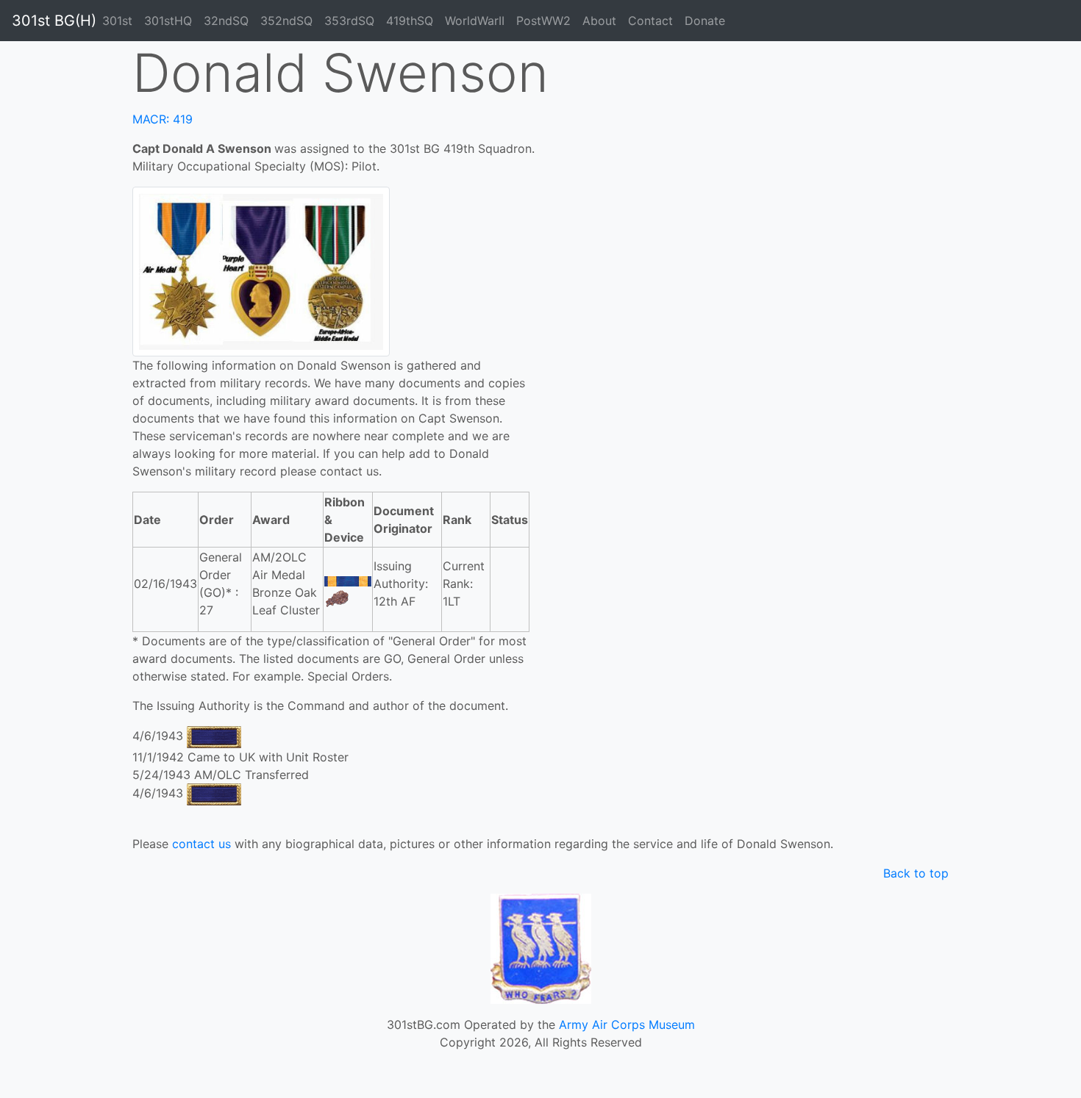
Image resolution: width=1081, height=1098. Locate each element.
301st (117, 20)
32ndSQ (226, 20)
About (599, 20)
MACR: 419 (162, 119)
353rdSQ (349, 20)
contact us (201, 843)
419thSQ (409, 20)
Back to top (916, 873)
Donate (705, 20)
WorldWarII (474, 20)
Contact (650, 20)
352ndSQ (286, 20)
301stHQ (168, 20)
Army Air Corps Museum (627, 1024)
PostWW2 (543, 20)
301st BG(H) (54, 20)
